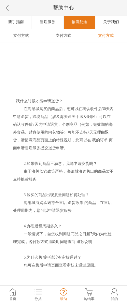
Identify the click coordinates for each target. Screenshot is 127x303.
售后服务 (47, 22)
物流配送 (79, 22)
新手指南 (16, 22)
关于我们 (111, 22)
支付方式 (21, 35)
